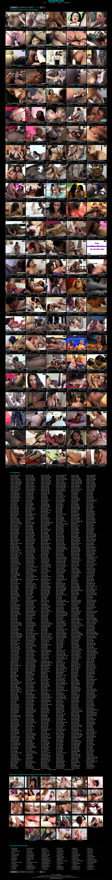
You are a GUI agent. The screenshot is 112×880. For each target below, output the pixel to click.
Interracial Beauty (91, 632)
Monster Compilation (15, 682)
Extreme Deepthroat (61, 594)
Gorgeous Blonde (91, 612)
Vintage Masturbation (91, 757)
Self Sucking (59, 716)
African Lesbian (90, 475)
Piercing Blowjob (30, 694)
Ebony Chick (14, 587)
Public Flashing (14, 704)
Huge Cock (14, 630)
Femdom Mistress (60, 600)
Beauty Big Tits (14, 514)
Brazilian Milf (29, 546)
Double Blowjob (90, 583)
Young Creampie (45, 768)
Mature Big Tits (45, 664)
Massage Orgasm (30, 662)
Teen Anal (29, 740)
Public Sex (59, 704)
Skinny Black (60, 723)
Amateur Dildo (90, 480)
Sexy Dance (29, 718)
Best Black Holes (45, 855)
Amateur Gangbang (15, 483)
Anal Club (89, 492)
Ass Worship (14, 505)
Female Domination (31, 600)
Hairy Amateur (90, 615)
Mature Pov (44, 669)
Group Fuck (44, 615)
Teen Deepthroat (75, 743)
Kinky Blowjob (30, 641)
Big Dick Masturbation (62, 523)
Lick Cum (44, 659)
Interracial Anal (60, 632)
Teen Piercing (14, 748)
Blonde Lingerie (30, 540)
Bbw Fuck (59, 508)
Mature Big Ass (30, 664)
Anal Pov (89, 494)
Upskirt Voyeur (60, 755)
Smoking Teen (14, 730)
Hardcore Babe (60, 621)
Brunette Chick (14, 548)
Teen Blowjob (45, 741)
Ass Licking (74, 504)
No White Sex (90, 858)
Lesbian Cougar (90, 650)
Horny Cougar (75, 626)
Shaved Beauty (14, 719)
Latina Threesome (15, 648)
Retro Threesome (60, 714)
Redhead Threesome (76, 711)
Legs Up (58, 648)
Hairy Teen (59, 619)
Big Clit (28, 521)
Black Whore (60, 536)
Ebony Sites (13, 858)
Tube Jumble (89, 849)
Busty (76, 29)
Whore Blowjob (60, 761)
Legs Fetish (29, 648)
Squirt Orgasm (90, 733)
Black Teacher (60, 535)
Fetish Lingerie (45, 601)
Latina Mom (59, 646)
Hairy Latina (59, 618)
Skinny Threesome (76, 726)
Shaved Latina (30, 721)
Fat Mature (13, 598)
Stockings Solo (60, 734)
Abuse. (61, 878)
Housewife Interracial (61, 629)
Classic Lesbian (60, 564)
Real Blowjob (60, 707)
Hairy (17, 467)
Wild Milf (73, 764)
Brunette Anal (14, 547)
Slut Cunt (28, 727)
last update (52, 2)
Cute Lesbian (60, 578)
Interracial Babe (75, 632)
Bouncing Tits (44, 544)
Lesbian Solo (44, 657)
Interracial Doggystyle (16, 634)
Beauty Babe (90, 512)
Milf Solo (58, 676)
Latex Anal (44, 643)
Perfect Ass (13, 693)
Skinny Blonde (75, 723)
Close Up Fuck (14, 566)
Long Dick (59, 661)
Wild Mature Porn (75, 867)
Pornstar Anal (30, 696)
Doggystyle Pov (60, 583)
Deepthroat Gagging (61, 579)
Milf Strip (13, 678)
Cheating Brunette (30, 558)
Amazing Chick (75, 490)
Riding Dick (29, 715)
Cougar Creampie (61, 569)
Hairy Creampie (30, 618)
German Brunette (15, 608)
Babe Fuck (89, 505)
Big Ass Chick (60, 518)
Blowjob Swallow (45, 543)
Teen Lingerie (14, 747)
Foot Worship (90, 604)
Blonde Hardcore (91, 539)
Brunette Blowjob (91, 547)
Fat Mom (44, 598)
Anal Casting (74, 492)
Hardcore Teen (90, 622)
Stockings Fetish (45, 734)
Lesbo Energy (14, 865)
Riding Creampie (15, 715)
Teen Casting (59, 741)
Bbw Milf (59, 510)
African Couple (45, 475)
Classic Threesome (91, 564)
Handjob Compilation (76, 619)
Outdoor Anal (59, 689)
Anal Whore (89, 496)
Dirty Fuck (29, 582)
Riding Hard (59, 715)
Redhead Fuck (60, 709)
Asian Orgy (74, 501)
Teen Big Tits (14, 741)
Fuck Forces (59, 849)
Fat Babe (89, 596)
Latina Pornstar (14, 647)
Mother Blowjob (14, 683)
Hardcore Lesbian (15, 622)
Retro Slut (44, 714)
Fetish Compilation (91, 600)
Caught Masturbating (91, 557)
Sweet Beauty (45, 739)
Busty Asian (29, 554)
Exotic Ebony (44, 594)
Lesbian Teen (45, 658)
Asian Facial (89, 498)
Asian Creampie (75, 498)
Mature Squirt (14, 671)
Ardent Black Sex (30, 855)
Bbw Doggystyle (30, 508)
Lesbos (58, 865)
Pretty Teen (44, 702)
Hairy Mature (14, 619)
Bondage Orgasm (76, 543)
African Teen (29, 476)
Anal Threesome (60, 496)
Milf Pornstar (14, 676)
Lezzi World (13, 866)
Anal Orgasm (29, 494)
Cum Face (44, 573)
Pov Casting (89, 698)
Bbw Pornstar (14, 511)
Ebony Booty (60, 586)
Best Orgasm (44, 517)
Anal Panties (59, 494)
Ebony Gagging (45, 589)
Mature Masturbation (61, 668)
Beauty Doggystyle (31, 514)
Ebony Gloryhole (75, 589)
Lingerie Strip (14, 661)
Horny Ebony (90, 626)
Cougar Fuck (75, 569)
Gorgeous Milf (45, 614)
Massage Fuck (90, 661)
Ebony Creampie (45, 587)
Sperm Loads (45, 733)
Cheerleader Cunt (61, 560)
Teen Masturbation (31, 747)
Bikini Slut (89, 526)
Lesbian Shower (14, 657)
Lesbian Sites (90, 863)
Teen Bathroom (75, 740)
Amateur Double (45, 482)
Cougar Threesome (31, 571)
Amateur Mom (45, 485)
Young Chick (14, 768)
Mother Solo (13, 684)
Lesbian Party (14, 655)
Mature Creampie (30, 665)
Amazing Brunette (61, 490)
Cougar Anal (44, 569)
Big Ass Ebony (75, 518)
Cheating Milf (90, 558)
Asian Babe (74, 497)
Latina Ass (74, 643)
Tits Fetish (89, 754)
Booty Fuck (29, 544)
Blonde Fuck (75, 539)
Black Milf (74, 530)
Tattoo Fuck (59, 739)
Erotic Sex (29, 594)
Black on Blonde (91, 536)
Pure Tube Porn (30, 854)
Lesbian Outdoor (90, 654)
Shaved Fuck (14, 721)
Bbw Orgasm (74, 510)
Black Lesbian (45, 530)
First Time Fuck (14, 604)
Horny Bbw (13, 626)
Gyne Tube (74, 852)
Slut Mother (44, 727)
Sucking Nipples (75, 737)
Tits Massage (14, 755)
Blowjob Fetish (30, 543)
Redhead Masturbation (92, 709)
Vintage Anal (90, 755)
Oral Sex (89, 687)
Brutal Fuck (59, 553)
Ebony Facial (75, 587)
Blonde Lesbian (14, 540)
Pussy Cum (89, 704)
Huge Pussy (14, 632)
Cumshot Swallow (45, 576)
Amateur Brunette (61, 478)
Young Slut (89, 768)
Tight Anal (74, 752)
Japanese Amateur (61, 637)
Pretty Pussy (29, 702)
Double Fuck (14, 585)
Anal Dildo (59, 493)
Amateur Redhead (61, 486)
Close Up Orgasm (45, 566)
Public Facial (90, 702)
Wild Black (29, 764)
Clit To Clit (13, 565)
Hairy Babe (44, 616)
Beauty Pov (13, 515)
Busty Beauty (60, 554)
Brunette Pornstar (91, 550)
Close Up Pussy (60, 566)
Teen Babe (59, 740)
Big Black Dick (90, 519)
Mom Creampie (45, 679)
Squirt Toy (13, 734)
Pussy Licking (60, 705)
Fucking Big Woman (46, 860)
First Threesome (75, 603)
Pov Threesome (30, 701)
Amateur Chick (30, 479)
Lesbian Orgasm (60, 654)
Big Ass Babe (90, 517)
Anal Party (74, 494)
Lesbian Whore (14, 659)
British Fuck (89, 546)
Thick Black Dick (75, 751)
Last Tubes (29, 849)
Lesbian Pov (44, 655)
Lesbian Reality (75, 655)
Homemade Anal (30, 623)
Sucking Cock (30, 737)
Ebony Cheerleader (91, 586)
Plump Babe (59, 694)
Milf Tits (73, 678)
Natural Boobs (45, 684)
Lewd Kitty (74, 865)
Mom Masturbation (91, 679)
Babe (50, 29)
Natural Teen (90, 684)
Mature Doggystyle (46, 665)
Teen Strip (59, 750)
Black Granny (29, 530)
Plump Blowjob (75, 694)
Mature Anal (74, 662)
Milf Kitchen (44, 675)
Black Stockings (30, 535)
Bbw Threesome (45, 512)
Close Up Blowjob (45, 565)
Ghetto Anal (74, 608)
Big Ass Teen (75, 519)
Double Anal (74, 583)
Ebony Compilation (31, 587)
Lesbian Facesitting (46, 651)
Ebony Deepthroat (61, 587)
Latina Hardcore (91, 644)
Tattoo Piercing (14, 740)
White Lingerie (30, 761)
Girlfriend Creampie (46, 611)
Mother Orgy (89, 683)
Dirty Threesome (14, 583)
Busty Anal (13, 554)
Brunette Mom (60, 550)
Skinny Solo (44, 726)
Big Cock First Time (15, 522)
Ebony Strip (59, 593)
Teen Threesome (30, 751)
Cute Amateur (75, 576)
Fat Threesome (14, 600)
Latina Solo (59, 647)
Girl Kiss (89, 610)
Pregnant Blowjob (45, 701)
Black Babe (59, 528)
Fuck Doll (74, 605)
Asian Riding (44, 503)
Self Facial (44, 716)
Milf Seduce (44, 676)
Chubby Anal (14, 561)
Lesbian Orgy (75, 654)
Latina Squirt (74, 647)
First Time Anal (90, 603)
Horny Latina (14, 628)
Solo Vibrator (75, 732)
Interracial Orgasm (61, 636)
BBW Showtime (45, 859)
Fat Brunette (29, 597)
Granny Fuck (90, 614)
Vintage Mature (14, 758)
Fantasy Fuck (29, 596)
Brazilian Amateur (60, 544)
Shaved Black (30, 719)
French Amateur (30, 605)
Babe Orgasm (14, 507)
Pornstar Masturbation (46, 697)
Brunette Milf (44, 550)
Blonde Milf (44, 540)
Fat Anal (58, 596)
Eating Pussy (44, 585)
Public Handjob (30, 704)
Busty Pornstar (30, 557)
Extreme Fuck (75, 594)
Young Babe (29, 766)
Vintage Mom (44, 758)
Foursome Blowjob (15, 605)
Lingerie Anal (75, 659)
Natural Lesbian (60, 684)
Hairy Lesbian (75, 618)
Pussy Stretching (15, 707)
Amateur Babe (90, 476)
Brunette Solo (60, 551)
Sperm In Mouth (14, 733)
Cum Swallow (90, 575)
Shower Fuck (44, 722)
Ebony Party (74, 591)
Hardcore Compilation (92, 621)
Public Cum (74, 702)
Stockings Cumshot (31, 734)
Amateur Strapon (60, 487)
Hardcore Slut (75, 622)
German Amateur (45, 607)
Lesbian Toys (90, 658)
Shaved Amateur (45, 718)
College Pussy (90, 568)
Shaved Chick (75, 719)
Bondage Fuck (60, 543)
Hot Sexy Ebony (30, 858)
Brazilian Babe (90, 544)
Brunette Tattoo (75, 551)
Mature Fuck (14, 666)
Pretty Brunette (75, 701)
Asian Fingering (14, 500)
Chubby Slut (75, 562)
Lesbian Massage (76, 653)
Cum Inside (59, 573)
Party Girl (59, 691)
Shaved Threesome (31, 722)
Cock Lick (89, 566)
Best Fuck (13, 517)
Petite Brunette (60, 693)
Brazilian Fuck (14, 546)
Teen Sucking (75, 750)
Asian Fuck (29, 500)
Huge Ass (74, 629)
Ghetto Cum (29, 610)
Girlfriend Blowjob (31, 611)
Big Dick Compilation (15, 523)
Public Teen (74, 704)
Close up (98, 143)
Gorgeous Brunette (15, 614)
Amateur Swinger (30, 489)
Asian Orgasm (60, 501)
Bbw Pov (28, 511)
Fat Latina (74, 597)
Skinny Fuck (29, 725)
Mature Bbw (14, 664)
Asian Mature (14, 501)
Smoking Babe (14, 729)
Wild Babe (13, 764)
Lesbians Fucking (31, 659)
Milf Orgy (89, 675)
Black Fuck (14, 530)
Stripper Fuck (90, 734)
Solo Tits (43, 732)
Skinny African (90, 722)
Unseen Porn (29, 851)
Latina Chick (14, 644)
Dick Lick (74, 579)
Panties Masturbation (15, 691)
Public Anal (59, 702)
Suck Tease (44, 736)
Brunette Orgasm (75, 550)
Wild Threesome (60, 765)
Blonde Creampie (30, 539)
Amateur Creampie (15, 480)
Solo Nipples (90, 730)
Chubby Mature (30, 562)
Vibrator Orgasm (75, 755)
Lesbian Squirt (60, 657)
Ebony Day (13, 856)
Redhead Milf (14, 711)
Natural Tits (14, 686)
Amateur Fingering (76, 482)
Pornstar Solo (29, 698)
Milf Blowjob (59, 672)
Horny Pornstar (90, 628)
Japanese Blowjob (91, 637)
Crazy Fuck (44, 572)
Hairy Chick (13, 618)
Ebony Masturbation (76, 590)
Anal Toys (74, 496)
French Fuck (59, 605)
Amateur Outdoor (30, 486)
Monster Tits (75, 682)
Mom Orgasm (14, 680)
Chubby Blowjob (60, 561)
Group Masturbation (61, 615)
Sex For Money (75, 716)
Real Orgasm (44, 708)
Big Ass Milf (29, 519)
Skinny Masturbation (76, 725)
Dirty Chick (13, 582)
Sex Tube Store (75, 854)
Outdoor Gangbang (31, 690)
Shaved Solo (90, 721)
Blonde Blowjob (75, 537)
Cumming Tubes (75, 859)
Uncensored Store (15, 851)
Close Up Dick (90, 565)
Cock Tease (29, 568)
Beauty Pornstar (90, 514)
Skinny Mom (14, 726)
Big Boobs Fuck (14, 521)
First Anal (13, 603)
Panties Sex (29, 691)
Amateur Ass (75, 476)
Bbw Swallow (14, 512)
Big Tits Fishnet (75, 525)
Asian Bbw (89, 497)
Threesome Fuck (45, 752)
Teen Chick (89, 741)
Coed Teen (44, 568)
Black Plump (59, 532)
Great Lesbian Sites (91, 862)
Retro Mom (29, 714)
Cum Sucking (75, 575)
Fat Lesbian (89, 597)
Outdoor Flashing (91, 689)
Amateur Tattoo (45, 489)
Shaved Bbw (90, 718)
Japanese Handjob (31, 639)
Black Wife (74, 536)
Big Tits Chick (60, 525)
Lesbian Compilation (76, 650)
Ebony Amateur (60, 585)
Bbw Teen (29, 512)
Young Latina (59, 768)
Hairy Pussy (44, 619)
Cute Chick (44, 578)
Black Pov (89, 532)
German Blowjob (90, 607)
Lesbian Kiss (44, 653)
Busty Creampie (14, 555)
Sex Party (89, 716)
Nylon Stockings (45, 686)
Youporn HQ (74, 851)
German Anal (59, 607)
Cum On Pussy (30, 575)
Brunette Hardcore (15, 550)
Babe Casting (60, 505)
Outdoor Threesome (91, 690)
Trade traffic (58, 874)
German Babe (75, 607)
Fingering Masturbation (62, 601)
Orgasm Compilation (15, 689)
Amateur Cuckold (30, 480)
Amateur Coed (45, 479)
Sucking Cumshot (46, 737)
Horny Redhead (14, 629)
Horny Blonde (29, 626)
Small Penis (74, 727)
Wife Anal (44, 762)
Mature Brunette (90, 664)
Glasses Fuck (44, 612)
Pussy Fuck (29, 705)
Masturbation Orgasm (46, 662)
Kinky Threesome (15, 643)
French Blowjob (45, 605)
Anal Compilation (15, 493)
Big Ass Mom (45, 519)
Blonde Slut (44, 541)
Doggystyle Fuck (45, 583)
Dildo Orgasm (90, 579)
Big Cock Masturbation (47, 522)
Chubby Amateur (91, 560)
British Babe (74, 546)
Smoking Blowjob (45, 729)
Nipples (77, 353)
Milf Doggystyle (30, 673)
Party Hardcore (75, 691)
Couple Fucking (60, 571)
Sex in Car (13, 718)
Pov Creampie (14, 700)
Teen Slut (89, 748)
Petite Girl (74, 693)
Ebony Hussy (74, 856)
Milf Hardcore (30, 675)
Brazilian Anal (75, 544)
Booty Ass (89, 543)
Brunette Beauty (45, 547)
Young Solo (36, 769)
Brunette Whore (30, 553)
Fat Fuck (59, 597)
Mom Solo (29, 680)
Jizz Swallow (74, 640)
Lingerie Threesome (31, 661)
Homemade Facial (61, 623)
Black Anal (29, 528)
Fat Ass (73, 596)
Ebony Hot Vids (60, 856)
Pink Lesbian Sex (75, 866)
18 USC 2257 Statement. (54, 878)
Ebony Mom (29, 591)
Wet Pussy (74, 759)
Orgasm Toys (29, 689)
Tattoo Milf (89, 739)
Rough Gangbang (91, 715)
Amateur (91, 29)
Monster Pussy (60, 682)
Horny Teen (29, 629)
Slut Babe (13, 727)
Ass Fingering (45, 504)
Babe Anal (29, 505)
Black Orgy (44, 532)
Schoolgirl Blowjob (15, 716)
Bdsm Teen (74, 512)
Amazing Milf (14, 492)
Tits (56, 105)
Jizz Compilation (30, 640)
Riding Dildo (44, 715)
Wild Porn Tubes (45, 851)
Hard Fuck (29, 621)
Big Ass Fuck (90, 518)
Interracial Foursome (46, 634)
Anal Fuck (89, 493)
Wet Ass (28, 759)
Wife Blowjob (59, 762)
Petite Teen (13, 694)
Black (77, 67)
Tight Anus (89, 752)
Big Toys (44, 526)
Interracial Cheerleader (32, 633)
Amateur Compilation (61, 479)
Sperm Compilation (91, 732)
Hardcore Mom (30, 622)
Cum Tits (13, 576)
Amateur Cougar (75, 479)
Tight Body (29, 754)
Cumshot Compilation (31, 576)
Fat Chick (44, 597)
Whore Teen (13, 762)
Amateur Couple (91, 479)
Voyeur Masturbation (15, 759)
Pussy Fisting (14, 705)
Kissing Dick (29, 643)
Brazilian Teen (45, 546)
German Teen (60, 608)
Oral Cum (44, 687)
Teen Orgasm (45, 747)
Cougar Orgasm (90, 569)
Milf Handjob (14, 675)
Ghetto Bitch (89, 608)
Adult (12, 852)
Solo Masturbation (76, 730)
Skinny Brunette (14, 725)
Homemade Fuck (91, 623)
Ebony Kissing (45, 590)
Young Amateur (75, 765)
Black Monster (14, 532)
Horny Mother (75, 628)
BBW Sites (59, 859)
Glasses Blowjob (15, 612)
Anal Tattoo (44, 496)
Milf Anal (13, 672)
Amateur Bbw (14, 478)
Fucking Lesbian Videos (77, 860)
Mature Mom (75, 668)
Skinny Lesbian (60, 725)
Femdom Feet (45, 600)
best (45, 2)
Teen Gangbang (30, 746)
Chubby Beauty (45, 561)
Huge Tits (29, 632)
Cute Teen (89, 578)
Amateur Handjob (46, 483)
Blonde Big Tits (60, 537)
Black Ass (44, 528)
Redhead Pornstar (30, 711)
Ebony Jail (13, 590)
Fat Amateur (44, 596)
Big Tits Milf (29, 526)
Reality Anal (59, 708)
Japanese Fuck (14, 639)
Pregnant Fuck (60, 701)
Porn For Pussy (30, 869)
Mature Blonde (60, 664)
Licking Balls (59, 659)
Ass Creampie (30, 504)
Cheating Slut (29, 560)
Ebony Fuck (29, 589)
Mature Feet (74, 665)
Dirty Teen (89, 582)
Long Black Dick (45, 661)
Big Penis (13, 525)
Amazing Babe (45, 490)
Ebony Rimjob (14, 593)
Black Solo (74, 533)
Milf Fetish (59, 673)
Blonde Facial (60, 539)
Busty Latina (59, 555)
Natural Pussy (75, 684)
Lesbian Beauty (30, 650)
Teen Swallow (90, 750)
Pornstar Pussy (90, 697)
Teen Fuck (13, 746)
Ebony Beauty (30, 586)
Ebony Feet (89, 587)
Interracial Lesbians (15, 636)
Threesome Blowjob (15, 752)
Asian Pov (13, 503)
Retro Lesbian (75, 712)
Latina (16, 429)
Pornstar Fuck (14, 697)
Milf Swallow (44, 678)
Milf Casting (74, 672)
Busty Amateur (90, 553)
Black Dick (89, 529)
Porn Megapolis (90, 866)
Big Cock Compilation (76, 521)
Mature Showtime (45, 866)
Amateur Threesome (76, 489)
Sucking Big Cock (76, 736)
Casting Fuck (75, 557)
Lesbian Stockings (76, 657)
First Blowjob (29, 603)
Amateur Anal (60, 476)
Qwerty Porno (14, 848)
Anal (50, 162)
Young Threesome (68, 769)
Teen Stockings (45, 750)
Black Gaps (59, 855)
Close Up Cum (75, 565)
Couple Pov (14, 572)
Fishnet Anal (29, 604)
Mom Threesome (60, 680)
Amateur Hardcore (61, 483)
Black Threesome (91, 535)
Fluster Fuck (13, 849)
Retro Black (89, 711)
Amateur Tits (90, 489)
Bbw (70, 29)
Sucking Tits (90, 737)
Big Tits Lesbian (15, 526)
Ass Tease (89, 504)
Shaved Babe (75, 718)
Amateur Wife (30, 490)
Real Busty (89, 707)
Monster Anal (75, 680)
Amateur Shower (90, 486)
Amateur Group (30, 483)
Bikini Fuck (74, 526)
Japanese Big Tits (76, 637)
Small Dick (59, 727)
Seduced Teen (30, 716)
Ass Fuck (59, 504)
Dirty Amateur (44, 580)
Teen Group (59, 746)
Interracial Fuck (60, 634)
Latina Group (75, 644)
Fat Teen (89, 598)
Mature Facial (60, 665)
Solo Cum (29, 730)
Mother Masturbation (61, 683)
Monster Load (45, 682)
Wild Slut (28, 765)
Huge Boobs (90, 629)
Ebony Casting (75, 586)
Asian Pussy (29, 503)
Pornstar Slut (14, 698)
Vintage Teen (75, 758)
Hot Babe (44, 629)
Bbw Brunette (90, 507)
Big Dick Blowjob (91, 522)
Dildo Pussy (14, 580)
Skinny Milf (89, 725)
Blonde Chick (90, 537)
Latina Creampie (30, 644)
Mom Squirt (44, 680)
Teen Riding (59, 748)
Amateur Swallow (15, 489)
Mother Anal (90, 682)
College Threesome (31, 569)
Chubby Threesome (15, 564)
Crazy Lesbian (60, 572)
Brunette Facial (75, 548)
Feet (36, 29)
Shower (16, 86)
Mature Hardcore (75, 666)
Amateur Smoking (15, 487)
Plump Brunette (90, 694)
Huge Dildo (44, 630)
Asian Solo (74, 503)
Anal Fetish (74, 493)
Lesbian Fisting (14, 653)
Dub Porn (89, 848)
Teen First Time (90, 744)
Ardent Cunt (59, 848)
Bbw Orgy (89, 510)
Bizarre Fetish (14, 528)
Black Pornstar (75, 532)
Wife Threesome (75, 762)
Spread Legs (59, 733)
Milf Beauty (29, 672)
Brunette (74, 86)
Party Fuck (44, 691)
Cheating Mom (14, 560)
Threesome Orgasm (61, 752)
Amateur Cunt (60, 480)
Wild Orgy (89, 764)
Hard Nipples (44, 621)
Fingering (94, 48)
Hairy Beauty (59, 616)
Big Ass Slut (59, 519)
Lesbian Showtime (76, 863)
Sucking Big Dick (91, 736)
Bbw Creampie (14, 508)
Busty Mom (13, 557)
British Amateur (60, 546)
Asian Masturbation (91, 500)
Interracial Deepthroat (92, 633)
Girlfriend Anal (14, 611)
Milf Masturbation (61, 675)
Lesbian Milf (14, 654)
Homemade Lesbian (15, 625)
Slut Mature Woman (31, 867)
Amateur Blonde (30, 478)
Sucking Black (14, 737)
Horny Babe (90, 625)
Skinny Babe (44, 723)
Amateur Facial (60, 482)
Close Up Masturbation (31, 566)
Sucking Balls (60, 736)
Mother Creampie (30, 683)
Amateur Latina (90, 483)
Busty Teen (44, 557)
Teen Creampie (30, 743)
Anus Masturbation (15, 497)
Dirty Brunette (90, 580)
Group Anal (13, 615)
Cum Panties (59, 575)
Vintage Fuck (59, 757)
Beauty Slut (29, 515)
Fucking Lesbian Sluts (61, 860)
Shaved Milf (59, 721)
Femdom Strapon (75, 600)
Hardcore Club (75, 621)
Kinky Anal (13, 641)
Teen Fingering (75, 744)
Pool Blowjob (14, 696)
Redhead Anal (90, 708)
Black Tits (13, 536)
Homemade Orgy (45, 625)
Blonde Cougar (14, 539)
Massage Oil (14, 662)
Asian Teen (89, 503)
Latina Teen (89, 647)
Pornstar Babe (45, 696)
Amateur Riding (75, 486)
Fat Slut (73, 598)
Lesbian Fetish (75, 651)
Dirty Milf (58, 582)
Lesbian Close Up (61, 650)
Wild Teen (44, 765)
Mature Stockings (30, 671)
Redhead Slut (45, 711)
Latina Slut (44, 647)
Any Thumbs (29, 852)
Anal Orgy (44, 494)
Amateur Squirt (45, 487)
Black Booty (29, 529)
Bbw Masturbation (46, 510)
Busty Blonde (75, 554)
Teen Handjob (75, 746)
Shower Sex (74, 722)
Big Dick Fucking (45, 523)
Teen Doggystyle (15, 744)
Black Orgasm (30, 532)
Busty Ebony (30, 555)
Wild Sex (13, 765)
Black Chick (59, 529)
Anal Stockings (14, 496)
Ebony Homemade (91, 589)
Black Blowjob (14, 529)
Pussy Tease (44, 707)
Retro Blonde (14, 712)
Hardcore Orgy (60, 622)
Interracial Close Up (46, 633)
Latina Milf (44, 646)
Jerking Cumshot (15, 640)
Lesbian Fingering (91, 651)
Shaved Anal (59, 718)
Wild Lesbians (60, 764)
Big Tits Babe (45, 525)
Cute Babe (89, 576)
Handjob (17, 410)
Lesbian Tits (75, 658)
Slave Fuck (89, 726)
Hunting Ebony (60, 858)
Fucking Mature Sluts (91, 860)
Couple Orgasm (90, 571)
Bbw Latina (89, 508)
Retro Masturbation (91, 712)
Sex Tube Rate (60, 854)
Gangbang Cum (30, 607)
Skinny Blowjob (90, 723)
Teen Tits (44, 751)
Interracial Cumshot (76, 633)
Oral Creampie (30, 687)
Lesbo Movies (29, 865)
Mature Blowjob (75, 664)
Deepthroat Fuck (45, 579)
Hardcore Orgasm (45, 622)
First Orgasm (59, 603)
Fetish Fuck (14, 601)
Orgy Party (44, 689)
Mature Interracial (91, 666)
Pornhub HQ (44, 849)
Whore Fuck (74, 761)
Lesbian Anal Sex (76, 648)
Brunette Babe (30, 547)
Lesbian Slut (29, 657)
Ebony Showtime (90, 856)
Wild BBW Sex (60, 867)
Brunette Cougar (30, 548)
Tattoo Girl (74, 739)
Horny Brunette (45, 626)
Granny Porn (74, 862)
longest (59, 2)
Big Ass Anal (59, 517)
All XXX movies (30, 848)
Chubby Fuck (75, 561)
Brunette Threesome (16, 553)
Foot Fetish (74, 604)
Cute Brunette (29, 578)
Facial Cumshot (15, 596)
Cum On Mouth (14, 575)
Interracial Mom (45, 636)
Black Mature (60, 530)
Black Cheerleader (46, 529)
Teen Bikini (29, 741)
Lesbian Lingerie (60, 653)
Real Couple (14, 708)
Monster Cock (90, 680)
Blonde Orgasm (75, 540)
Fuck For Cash (90, 605)
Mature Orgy (14, 669)
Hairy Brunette (90, 616)
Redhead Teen (60, 711)
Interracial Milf (30, 636)
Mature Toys (74, 671)
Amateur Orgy (14, 486)
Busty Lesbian (75, 555)
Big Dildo (74, 523)
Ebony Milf (14, 591)
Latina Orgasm (75, 646)
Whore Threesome (31, 762)
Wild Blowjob (44, 764)
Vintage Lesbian (75, 757)
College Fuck (59, 568)
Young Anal (89, 765)
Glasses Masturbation (61, 612)
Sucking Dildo (60, 737)
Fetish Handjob (30, 601)
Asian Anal (44, 497)
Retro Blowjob (30, 712)
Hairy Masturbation (91, 618)
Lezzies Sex (89, 865)
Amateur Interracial (76, 483)
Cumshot (56, 181)
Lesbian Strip (14, 658)
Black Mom (89, 530)
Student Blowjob (14, 736)
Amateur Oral (75, 485)
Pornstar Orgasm (60, 697)
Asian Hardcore (60, 500)
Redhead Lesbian (76, 709)
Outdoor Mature (75, 690)
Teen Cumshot (45, 743)
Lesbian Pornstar (30, 655)
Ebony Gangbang (61, 589)
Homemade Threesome (77, 625)
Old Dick (89, 686)
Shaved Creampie (91, 719)
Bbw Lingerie (29, 510)
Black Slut (59, 533)
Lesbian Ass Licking (91, 648)
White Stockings (45, 761)
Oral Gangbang (75, 687)
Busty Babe (44, 554)
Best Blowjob (75, 515)
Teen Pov (29, 748)
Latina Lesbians (14, 646)
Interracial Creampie (61, 633)
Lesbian (12, 29)
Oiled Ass (74, 686)
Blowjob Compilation (15, 543)
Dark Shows (89, 855)
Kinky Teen (89, 641)
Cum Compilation (15, 573)
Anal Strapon (29, 496)
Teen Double (29, 744)
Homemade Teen (61, 625)
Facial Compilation (91, 594)
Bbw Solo (59, 511)
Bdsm (55, 162)
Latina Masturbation (31, 646)
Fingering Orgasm (76, 601)
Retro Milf (13, 714)
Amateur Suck (90, 487)
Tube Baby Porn (14, 855)
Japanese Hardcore (46, 639)
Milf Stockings (90, 676)
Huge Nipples (90, 630)
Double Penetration (31, 585)
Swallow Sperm (30, 739)
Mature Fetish (90, 665)
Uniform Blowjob (45, 755)
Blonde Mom (59, 540)
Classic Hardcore (45, 564)
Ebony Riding (90, 591)
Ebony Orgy (59, 591)
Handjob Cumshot (91, 619)
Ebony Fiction (44, 856)
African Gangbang (61, 475)
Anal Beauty (59, 492)
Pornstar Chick (75, 696)
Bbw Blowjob (75, 507)
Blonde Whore (90, 541)
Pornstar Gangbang (31, 697)
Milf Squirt (74, 676)
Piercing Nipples (45, 694)
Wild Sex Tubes (60, 851)
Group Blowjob (30, 615)
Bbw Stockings (90, 511)
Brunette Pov (14, 551)
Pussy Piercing (90, 705)
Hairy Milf (28, 619)
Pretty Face (89, 701)
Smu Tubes (89, 854)
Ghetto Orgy (59, 610)
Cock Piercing (14, 568)
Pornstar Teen (45, 698)
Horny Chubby (60, 626)
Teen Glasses (44, 746)
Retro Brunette (45, 712)
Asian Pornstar (90, 501)
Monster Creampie (31, 682)
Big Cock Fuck (30, 522)
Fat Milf (28, 598)
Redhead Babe (14, 709)
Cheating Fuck (45, 558)
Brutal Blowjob (45, 553)
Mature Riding (60, 669)
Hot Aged (13, 863)
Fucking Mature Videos (16, 862)
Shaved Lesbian (45, 721)
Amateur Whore (14, 490)
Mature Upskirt (90, 671)
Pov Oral (59, 700)
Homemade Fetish (76, 623)
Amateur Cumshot (46, 480)
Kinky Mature (75, 641)
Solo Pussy (29, 732)
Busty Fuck (44, 555)
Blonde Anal (13, 537)
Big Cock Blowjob (61, 521)
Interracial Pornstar (15, 637)
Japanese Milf (60, 639)
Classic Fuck (29, 564)
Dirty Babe (59, 580)
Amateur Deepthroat (76, 480)
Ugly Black (29, 755)
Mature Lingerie (45, 668)
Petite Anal (29, 693)
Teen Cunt (59, 743)
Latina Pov (29, 647)
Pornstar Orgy (75, 697)
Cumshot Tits (60, 576)
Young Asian (14, 766)
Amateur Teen (60, 489)
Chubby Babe (29, 561)
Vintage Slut (59, 758)
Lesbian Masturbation (92, 653)
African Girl (74, 475)
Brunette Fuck (90, 548)
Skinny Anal (29, 723)
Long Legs (74, 661)
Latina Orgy (89, 646)
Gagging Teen (14, 607)
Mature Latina (14, 668)
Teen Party (89, 747)
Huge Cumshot (30, 630)
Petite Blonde (44, 693)
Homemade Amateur (16, 623)
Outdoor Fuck (14, 690)
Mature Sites (59, 866)
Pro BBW (13, 867)
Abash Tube (89, 851)
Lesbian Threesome (61, 658)
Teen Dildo (89, 743)
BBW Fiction (13, 859)
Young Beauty (45, 766)
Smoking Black (30, 729)
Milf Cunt (13, 673)
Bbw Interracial (75, 508)
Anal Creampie (45, 493)
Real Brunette (75, 707)
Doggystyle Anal (30, 583)
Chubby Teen (90, 562)
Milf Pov (28, 676)
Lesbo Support (45, 865)
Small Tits (89, 727)
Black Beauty (90, 528)
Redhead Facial (45, 709)
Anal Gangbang (14, 494)
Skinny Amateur (14, 723)
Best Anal (44, 515)
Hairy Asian (29, 616)
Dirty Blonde (74, 580)
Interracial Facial (30, 634)
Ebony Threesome (91, 593)
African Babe (29, 475)
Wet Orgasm (59, 759)
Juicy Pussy (90, 640)
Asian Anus (59, 497)
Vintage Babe (14, 757)
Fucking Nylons (45, 862)
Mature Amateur (60, 662)
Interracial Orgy (75, 636)
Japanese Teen (75, 639)
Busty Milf (89, 555)
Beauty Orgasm (75, 514)
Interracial (17, 124)
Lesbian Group (30, 653)
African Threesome (46, 476)
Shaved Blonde (45, 719)
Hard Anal (13, 621)
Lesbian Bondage (45, 650)
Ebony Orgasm (45, 591)
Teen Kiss (89, 746)
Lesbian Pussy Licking (62, 655)
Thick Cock (89, 751)
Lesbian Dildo (14, 651)
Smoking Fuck (75, 729)
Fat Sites (28, 860)
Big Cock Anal (45, 521)
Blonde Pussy (30, 541)
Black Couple (75, 529)
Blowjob (33, 391)
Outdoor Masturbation (61, 690)
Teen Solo (13, 750)
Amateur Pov (45, 486)
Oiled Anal (59, 686)
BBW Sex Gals (29, 859)
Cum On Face (90, 573)
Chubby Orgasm (60, 562)
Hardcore (94, 67)
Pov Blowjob (75, 698)
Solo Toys (59, 732)
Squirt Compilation (76, 733)
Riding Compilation (91, 714)
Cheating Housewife (61, 558)
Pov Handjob (29, 700)
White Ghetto (14, 761)
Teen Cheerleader (76, 741)
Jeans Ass (89, 639)
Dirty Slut (74, 582)
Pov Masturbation (45, 700)
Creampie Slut (90, 572)
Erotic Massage (14, 594)
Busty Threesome (61, 557)
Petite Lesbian (90, 693)
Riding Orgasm (75, 715)
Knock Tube (89, 852)
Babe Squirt (29, 507)
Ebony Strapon (45, 593)
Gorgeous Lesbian (31, 614)
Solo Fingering (60, 730)
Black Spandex (90, 533)
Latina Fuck (59, 644)
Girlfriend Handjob (76, 611)
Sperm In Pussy (30, 733)
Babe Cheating (75, 505)
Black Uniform (29, 536)
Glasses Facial (30, 612)
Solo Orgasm (14, 732)
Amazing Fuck (90, 490)
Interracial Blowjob (15, 633)
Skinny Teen (59, 726)
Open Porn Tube (90, 869)
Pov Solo (13, 701)
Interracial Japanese (91, 634)
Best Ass (58, 515)
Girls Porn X (13, 869)
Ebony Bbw (14, 586)
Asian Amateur (30, 497)
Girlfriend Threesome (91, 611)
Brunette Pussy (30, 551)
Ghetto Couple (14, 610)
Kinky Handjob (45, 641)
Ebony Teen (75, 593)
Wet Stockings (90, 759)
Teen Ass (44, 740)
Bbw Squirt (74, 511)
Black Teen (74, 535)
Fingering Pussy (91, 601)
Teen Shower (75, 748)
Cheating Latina (75, 558)
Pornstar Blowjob (61, 696)
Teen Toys (59, 751)
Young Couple (30, 768)
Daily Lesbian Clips (91, 859)
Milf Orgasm (74, 675)
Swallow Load (14, 739)
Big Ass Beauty (14, 518)
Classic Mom (74, 564)
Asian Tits (13, 504)
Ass (16, 29)
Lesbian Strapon (91, 657)
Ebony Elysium (30, 856)
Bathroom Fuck (45, 507)
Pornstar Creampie (91, 696)
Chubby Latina (90, 561)
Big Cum (59, 522)
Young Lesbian (75, 768)
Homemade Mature (31, 625)
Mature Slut (74, 669)
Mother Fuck (44, 683)
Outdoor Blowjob (76, 689)
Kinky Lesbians (60, 641)
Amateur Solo (30, 487)
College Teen (14, 569)
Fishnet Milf (44, 604)
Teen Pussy (44, 748)
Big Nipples (89, 523)
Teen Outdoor (75, 747)
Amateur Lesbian (15, 485)
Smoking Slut (90, 729)
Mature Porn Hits (30, 866)
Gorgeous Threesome (61, 614)
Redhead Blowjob (30, 709)
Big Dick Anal (75, 522)
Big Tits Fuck (90, 525)
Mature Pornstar (30, 669)
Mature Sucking (45, 671)
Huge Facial (75, 630)
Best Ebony (89, 515)
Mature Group (45, 666)
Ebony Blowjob (45, 586)
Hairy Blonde (75, 616)
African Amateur (15, 475)
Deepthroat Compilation (32, 579)
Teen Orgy (59, 747)
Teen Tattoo (13, 751)
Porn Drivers (74, 849)
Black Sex (44, 533)
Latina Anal (59, 643)
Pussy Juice (44, 705)
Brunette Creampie (46, 548)
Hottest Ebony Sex (45, 858)
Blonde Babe (29, 537)
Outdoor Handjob (45, 690)
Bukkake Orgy (75, 553)
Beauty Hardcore (60, 514)
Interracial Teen (30, 637)
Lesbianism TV (60, 863)
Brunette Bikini (75, 547)
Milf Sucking (29, 678)
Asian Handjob (45, 500)
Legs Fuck (44, 648)
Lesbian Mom (29, 654)
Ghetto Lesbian (45, 610)
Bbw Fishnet (44, 508)
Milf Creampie (90, 672)
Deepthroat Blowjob (15, 579)
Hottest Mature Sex (46, 863)
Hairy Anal (13, 616)
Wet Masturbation (45, 759)
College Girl (74, 568)
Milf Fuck (74, 673)
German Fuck (29, 608)
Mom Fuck (74, 679)
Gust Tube (59, 852)
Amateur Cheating (15, 479)
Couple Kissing (75, 571)
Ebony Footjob (14, 589)
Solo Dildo (44, 730)
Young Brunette (90, 766)
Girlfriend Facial (60, 611)
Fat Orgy (58, 598)
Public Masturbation (46, 704)
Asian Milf (29, 501)
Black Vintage (45, 536)
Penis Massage (90, 691)
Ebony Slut (29, 593)
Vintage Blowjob (45, 757)
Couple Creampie (45, 571)
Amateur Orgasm (91, 485)
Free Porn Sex (60, 869)
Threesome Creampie (31, 752)
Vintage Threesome (91, 758)
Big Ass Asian (75, 517)
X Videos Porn (44, 869)
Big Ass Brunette (45, 518)
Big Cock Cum (90, 521)
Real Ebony (29, 708)
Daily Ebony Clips (75, 855)
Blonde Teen (75, 541)
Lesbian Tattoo (30, 658)
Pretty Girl (13, 702)
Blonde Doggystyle (46, 539)
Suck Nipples (29, 736)
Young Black (60, 766)
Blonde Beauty (45, 537)
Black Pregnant (14, 533)
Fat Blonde (13, 597)
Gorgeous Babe (75, 612)
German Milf (44, 608)
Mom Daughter (60, 679)
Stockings (37, 296)
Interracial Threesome (47, 637)
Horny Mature (29, 628)
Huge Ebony (60, 630)
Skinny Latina (44, 725)
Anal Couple (29, 493)
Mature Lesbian (30, 668)
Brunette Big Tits (60, 547)
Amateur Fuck (90, 482)
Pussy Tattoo (29, 707)
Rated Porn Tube (45, 854)
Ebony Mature (90, 590)
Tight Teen (59, 754)
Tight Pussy (44, 754)
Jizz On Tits (59, 640)
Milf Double (44, 673)
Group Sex (74, 615)
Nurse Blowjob (30, 686)
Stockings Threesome (76, 734)
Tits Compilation (75, 754)
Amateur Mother (60, 485)
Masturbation (17, 105)
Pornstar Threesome (61, 698)
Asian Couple (60, 498)
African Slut (14, 476)
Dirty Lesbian (44, 582)
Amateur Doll (29, 482)
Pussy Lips (74, 705)
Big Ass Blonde (30, 518)
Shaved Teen (14, 722)
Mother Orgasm (75, 683)
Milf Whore (89, 678)
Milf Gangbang (90, 673)
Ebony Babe (90, 585)
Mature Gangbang (30, 666)
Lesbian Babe (14, 650)
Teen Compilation (15, 743)
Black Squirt (14, 535)
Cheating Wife (45, 560)
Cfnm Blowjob (14, 558)
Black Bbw (74, 528)
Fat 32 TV (13, 860)
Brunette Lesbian (30, 550)
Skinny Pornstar (30, 726)
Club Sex (74, 566)
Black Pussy (29, 533)
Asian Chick (44, 498)
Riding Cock (75, 714)
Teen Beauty (89, 740)
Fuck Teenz (59, 862)
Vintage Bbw (29, 757)
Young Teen (52, 769)
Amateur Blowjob (46, 478)
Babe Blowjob (45, 505)
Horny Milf (44, 628)
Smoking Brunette (61, 729)
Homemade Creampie (46, 623)
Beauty (37, 86)
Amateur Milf (29, 485)
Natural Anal (29, 684)
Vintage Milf (29, 758)
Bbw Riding (44, 511)
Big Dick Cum (30, 523)
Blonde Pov (13, 541)
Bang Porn (74, 848)
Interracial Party (90, 636)
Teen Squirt (29, 750)
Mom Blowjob (30, 679)
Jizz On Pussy (45, 640)
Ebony (9, 29)
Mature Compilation (15, 665)
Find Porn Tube (75, 869)
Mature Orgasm (90, 668)
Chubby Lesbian (14, 562)
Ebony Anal (75, 585)
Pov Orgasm (74, 700)
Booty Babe (13, 544)
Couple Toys (29, 572)
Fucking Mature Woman (31, 862)
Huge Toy (44, 632)
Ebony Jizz (29, 590)
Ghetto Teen (75, 610)
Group (94, 105)
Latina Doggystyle (45, 644)
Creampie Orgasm (76, 572)
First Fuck (44, 603)
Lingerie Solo (90, 659)
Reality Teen (74, 708)
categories (67, 2)
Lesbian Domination (31, 651)
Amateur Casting (75, 478)
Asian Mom (44, 501)
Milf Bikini (44, 672)
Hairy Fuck (44, 618)
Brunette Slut (45, 551)
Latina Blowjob (90, 643)
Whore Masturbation (91, 761)
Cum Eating (29, 573)
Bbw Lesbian (14, 510)
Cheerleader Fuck (76, 560)
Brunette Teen (90, 551)
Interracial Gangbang (77, 634)
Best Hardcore (30, 517)
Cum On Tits (44, 575)
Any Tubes (44, 852)
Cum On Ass (75, 573)
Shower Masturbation (61, 722)
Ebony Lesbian (60, 590)
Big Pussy (29, 525)
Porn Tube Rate (14, 854)
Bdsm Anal (59, 512)
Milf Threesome (60, 678)
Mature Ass (89, 662)
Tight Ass (13, 754)
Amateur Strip (75, 487)
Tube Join (43, 848)
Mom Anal (13, 679)
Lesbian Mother (45, 654)
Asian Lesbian (75, 500)
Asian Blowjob (30, 498)
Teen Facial (44, 744)
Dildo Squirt (29, 580)
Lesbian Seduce (90, 655)
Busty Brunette (90, 554)
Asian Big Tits (14, 498)
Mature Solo (89, 669)
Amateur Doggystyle (15, 482)
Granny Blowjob (75, 614)
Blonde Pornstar (90, 540)
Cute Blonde (14, 578)
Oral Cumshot (60, 687)
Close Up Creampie (61, 565)
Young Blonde (75, 766)
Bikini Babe (59, 526)
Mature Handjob (60, 666)
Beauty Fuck (44, 514)
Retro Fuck (59, 712)
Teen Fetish (59, 744)
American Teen (45, 492)
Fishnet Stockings (60, 604)
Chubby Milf (44, 562)
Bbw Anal (59, 507)
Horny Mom (59, 628)
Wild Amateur (90, 762)
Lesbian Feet (59, 651)
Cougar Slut (13, 571)
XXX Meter (89, 867)
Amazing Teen (30, 492)
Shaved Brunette (60, 719)
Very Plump (44, 867)
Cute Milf (74, 578)
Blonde (56, 29)
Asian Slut (59, 503)
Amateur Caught (90, 478)
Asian (50, 124)
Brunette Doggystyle (61, 548)
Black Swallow (45, 535)
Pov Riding (89, 700)
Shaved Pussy (75, 721)
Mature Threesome (61, 671)
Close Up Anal (30, 565)
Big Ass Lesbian (14, 519)
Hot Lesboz (29, 863)
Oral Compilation (15, 687)
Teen (36, 124)
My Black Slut (74, 858)
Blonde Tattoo (60, 541)
